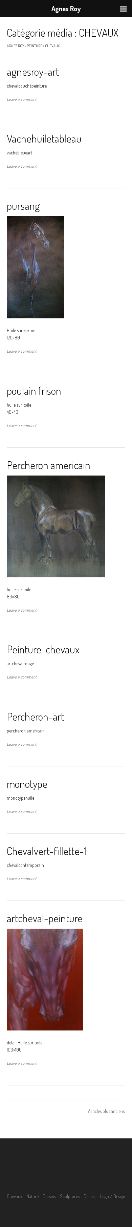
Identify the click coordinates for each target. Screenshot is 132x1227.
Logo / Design (112, 1196)
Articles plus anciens (106, 1111)
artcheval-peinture (45, 918)
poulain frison (34, 390)
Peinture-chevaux (43, 649)
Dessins (49, 1196)
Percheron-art (35, 716)
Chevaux (14, 1196)
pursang (23, 205)
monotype (27, 784)
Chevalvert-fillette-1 (46, 851)
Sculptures (70, 1196)
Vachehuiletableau (44, 138)
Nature (32, 1196)
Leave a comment (22, 99)
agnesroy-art (33, 71)
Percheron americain (48, 465)
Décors (90, 1196)
